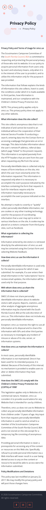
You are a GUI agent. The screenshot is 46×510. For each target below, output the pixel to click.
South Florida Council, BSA (17, 56)
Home (13, 28)
